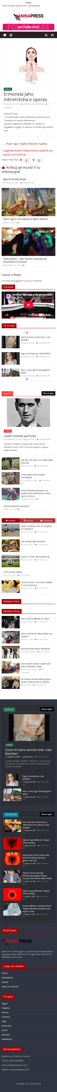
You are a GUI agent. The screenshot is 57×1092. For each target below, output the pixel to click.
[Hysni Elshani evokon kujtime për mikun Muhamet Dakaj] (11, 662)
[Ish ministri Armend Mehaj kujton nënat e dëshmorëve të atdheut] (11, 678)
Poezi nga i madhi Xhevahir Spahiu (25, 143)
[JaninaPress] (5, 35)
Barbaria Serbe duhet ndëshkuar (35, 648)
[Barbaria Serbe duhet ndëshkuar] (11, 647)
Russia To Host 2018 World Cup (35, 556)
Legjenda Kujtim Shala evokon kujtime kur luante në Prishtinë (28, 152)
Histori (7, 431)
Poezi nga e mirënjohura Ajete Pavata (25, 219)
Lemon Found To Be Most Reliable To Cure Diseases (36, 583)
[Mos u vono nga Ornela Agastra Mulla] (11, 353)
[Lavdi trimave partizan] (28, 399)
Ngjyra (5, 1003)
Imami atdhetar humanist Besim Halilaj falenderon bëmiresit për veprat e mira (37, 909)
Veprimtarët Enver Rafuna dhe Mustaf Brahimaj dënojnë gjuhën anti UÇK (36, 858)
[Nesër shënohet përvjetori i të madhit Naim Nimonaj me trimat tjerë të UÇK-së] (11, 489)
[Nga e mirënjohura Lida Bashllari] (11, 337)
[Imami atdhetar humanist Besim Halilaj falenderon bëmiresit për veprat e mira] (12, 904)
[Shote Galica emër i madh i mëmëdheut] (11, 473)
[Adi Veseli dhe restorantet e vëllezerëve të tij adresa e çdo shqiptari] (12, 820)
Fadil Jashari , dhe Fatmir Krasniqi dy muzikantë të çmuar (24, 260)
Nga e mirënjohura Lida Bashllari (35, 337)
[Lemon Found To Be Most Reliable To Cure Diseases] (11, 580)
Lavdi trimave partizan (20, 436)
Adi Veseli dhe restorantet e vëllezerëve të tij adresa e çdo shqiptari (36, 825)
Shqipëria (6, 1008)
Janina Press (30, 439)
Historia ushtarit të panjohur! (16, 506)
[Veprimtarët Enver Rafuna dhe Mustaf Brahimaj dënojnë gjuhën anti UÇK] (12, 853)
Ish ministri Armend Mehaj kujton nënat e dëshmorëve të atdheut (36, 680)
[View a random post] (52, 35)
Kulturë (8, 89)
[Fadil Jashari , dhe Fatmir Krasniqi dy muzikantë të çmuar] (28, 229)
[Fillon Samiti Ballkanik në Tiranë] (11, 617)
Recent (29, 520)
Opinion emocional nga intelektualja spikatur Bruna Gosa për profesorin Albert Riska (37, 876)
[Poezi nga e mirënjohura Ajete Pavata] (28, 189)
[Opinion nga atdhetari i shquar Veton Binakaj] (12, 838)
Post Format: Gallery (13, 572)
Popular (12, 520)
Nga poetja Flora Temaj (32, 370)
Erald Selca (26, 104)
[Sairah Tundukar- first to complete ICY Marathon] (11, 524)
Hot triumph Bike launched (33, 541)
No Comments (42, 532)
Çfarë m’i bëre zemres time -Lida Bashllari (21, 5)
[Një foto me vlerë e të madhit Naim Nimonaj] (11, 458)
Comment (47, 520)
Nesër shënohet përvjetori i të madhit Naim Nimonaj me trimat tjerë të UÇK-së (35, 493)
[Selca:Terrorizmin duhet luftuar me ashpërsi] (11, 632)
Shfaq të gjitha (48, 393)
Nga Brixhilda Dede (14, 179)
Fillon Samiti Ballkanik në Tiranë (35, 618)
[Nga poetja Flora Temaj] (11, 370)
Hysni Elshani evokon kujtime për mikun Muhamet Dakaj (35, 665)
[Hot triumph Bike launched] (11, 539)
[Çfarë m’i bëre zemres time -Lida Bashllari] (28, 715)
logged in (18, 280)
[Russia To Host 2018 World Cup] (11, 554)
